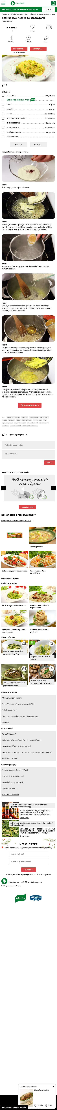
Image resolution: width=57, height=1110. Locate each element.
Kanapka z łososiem (10, 758)
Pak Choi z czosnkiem (10, 794)
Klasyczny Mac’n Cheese (12, 698)
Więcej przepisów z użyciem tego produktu (16, 521)
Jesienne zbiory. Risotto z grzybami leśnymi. (14, 684)
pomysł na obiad (16, 425)
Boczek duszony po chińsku (13, 782)
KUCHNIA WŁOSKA (26, 420)
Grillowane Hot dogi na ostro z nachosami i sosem (22, 740)
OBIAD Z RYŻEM (44, 423)
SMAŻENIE (5, 425)
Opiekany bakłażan (9, 788)
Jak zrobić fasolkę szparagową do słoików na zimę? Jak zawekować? (31, 824)
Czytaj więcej (24, 818)
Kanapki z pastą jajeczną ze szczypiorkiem (18, 704)
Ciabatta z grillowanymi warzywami (16, 746)
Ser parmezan (38, 420)
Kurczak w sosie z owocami (12, 776)
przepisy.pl (9, 21)
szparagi (17, 423)
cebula (5, 420)
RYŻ (45, 420)
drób (18, 420)
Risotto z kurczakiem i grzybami (39, 631)
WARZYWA (24, 417)
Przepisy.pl (5, 14)
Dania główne (30, 14)
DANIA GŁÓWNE (34, 417)
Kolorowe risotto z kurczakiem (37, 572)
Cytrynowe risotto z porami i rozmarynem (14, 631)
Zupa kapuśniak (36, 547)
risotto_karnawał (33, 423)
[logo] (17, 3)
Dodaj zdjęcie (27, 507)
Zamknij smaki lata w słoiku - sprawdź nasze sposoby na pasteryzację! (28, 805)
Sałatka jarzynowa (9, 710)
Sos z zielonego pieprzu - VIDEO (15, 770)
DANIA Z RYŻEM (44, 417)
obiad (24, 423)
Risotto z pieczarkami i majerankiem (39, 606)
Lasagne (5, 722)
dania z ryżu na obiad (13, 417)
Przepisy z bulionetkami (30, 425)
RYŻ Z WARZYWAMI (7, 423)
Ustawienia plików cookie (14, 1107)
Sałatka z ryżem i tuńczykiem (14, 571)
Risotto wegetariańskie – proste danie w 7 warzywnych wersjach (13, 652)
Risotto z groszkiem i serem (14, 605)
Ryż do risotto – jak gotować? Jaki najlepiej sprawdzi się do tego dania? (42, 682)
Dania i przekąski (17, 14)
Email (17, 144)
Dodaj (49, 463)
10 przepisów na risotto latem (40, 657)
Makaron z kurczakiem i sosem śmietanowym (20, 716)
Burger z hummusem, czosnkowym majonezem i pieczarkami (26, 752)
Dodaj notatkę (30, 405)
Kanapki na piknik (9, 734)
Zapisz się (28, 870)
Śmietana (11, 420)
